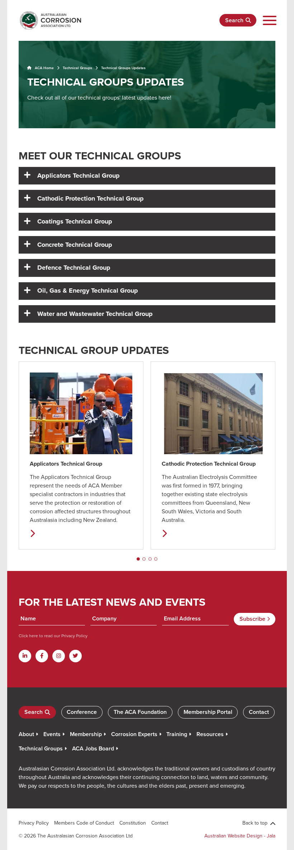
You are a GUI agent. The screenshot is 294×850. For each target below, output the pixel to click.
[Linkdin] (25, 656)
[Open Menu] (269, 21)
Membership (86, 734)
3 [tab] (150, 559)
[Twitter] (75, 656)
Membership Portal (208, 712)
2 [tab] (144, 559)
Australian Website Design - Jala (239, 835)
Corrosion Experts (134, 734)
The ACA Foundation (140, 712)
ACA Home (44, 68)
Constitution (132, 822)
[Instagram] (58, 656)
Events (52, 734)
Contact (259, 712)
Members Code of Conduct (84, 822)
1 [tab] (138, 559)
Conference (82, 712)
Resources (210, 734)
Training (176, 734)
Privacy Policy (73, 636)
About (26, 734)
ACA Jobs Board (93, 748)
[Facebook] (41, 656)
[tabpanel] (81, 455)
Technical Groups (77, 68)
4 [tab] (155, 559)
